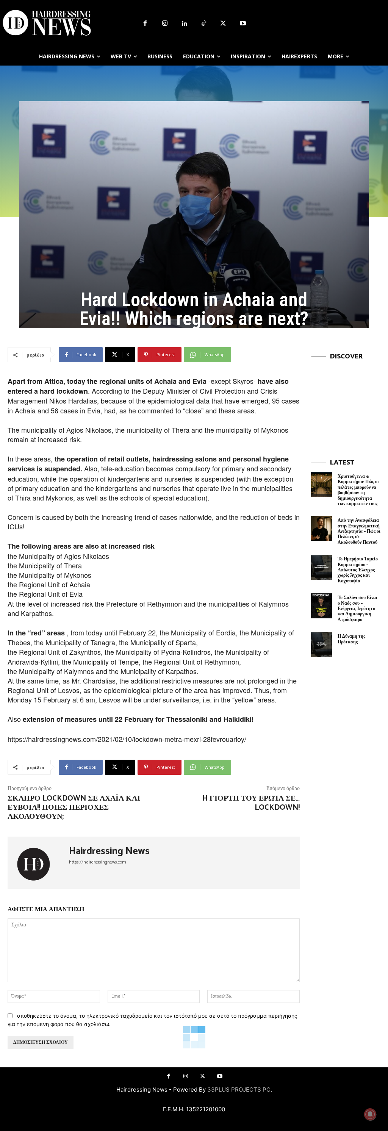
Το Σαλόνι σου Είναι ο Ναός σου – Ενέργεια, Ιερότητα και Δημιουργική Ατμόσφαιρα (357, 608)
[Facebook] (145, 24)
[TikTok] (204, 24)
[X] (224, 24)
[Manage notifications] (370, 1114)
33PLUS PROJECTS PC (239, 1089)
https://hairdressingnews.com (97, 862)
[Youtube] (243, 24)
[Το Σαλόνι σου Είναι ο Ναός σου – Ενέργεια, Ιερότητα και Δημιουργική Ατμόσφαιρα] (321, 605)
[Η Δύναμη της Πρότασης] (321, 644)
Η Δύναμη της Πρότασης (351, 639)
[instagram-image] (345, 400)
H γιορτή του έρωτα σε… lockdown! (251, 803)
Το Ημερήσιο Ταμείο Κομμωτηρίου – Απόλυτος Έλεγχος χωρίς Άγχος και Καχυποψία (358, 570)
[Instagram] (165, 24)
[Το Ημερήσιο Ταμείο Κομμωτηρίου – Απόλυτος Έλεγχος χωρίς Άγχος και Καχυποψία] (321, 567)
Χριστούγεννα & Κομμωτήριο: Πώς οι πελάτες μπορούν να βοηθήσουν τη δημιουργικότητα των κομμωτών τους (358, 490)
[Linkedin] (184, 24)
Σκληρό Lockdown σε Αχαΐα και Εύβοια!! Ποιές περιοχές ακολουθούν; (74, 807)
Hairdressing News (109, 851)
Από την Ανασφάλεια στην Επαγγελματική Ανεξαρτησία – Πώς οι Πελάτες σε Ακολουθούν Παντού (359, 531)
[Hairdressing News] (38, 863)
